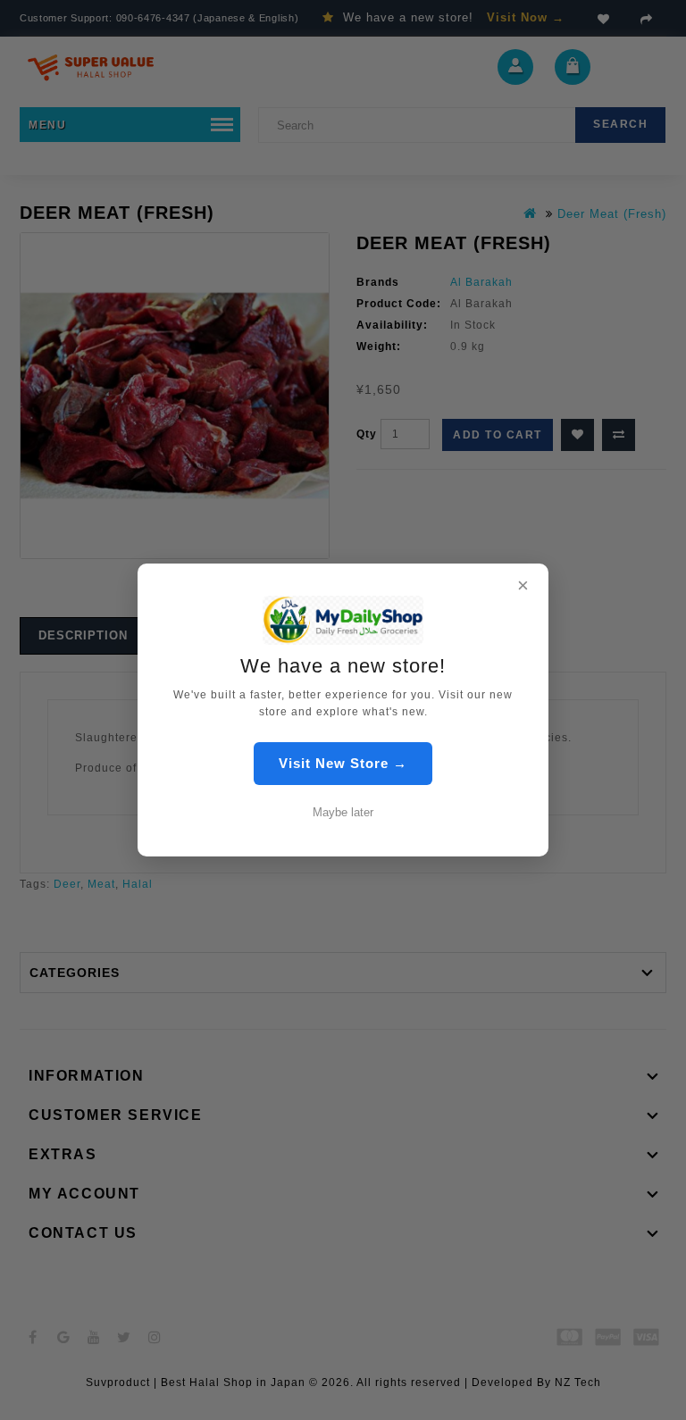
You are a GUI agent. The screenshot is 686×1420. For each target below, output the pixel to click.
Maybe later (343, 812)
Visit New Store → (343, 763)
